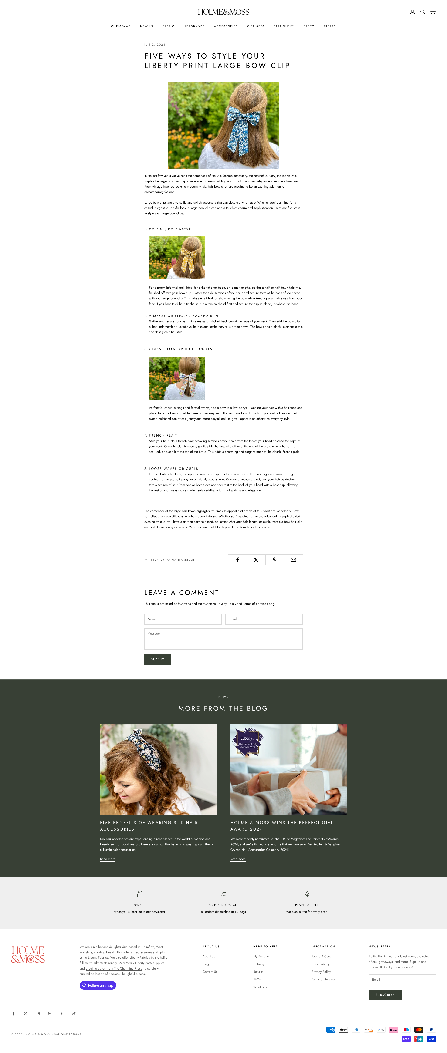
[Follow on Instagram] (37, 1013)
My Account (261, 956)
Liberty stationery (105, 962)
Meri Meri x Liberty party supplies (141, 962)
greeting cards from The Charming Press (114, 968)
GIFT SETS (255, 26)
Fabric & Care (321, 956)
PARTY (309, 26)
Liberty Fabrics (140, 957)
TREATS (330, 26)
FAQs (257, 979)
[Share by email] (293, 560)
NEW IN (146, 26)
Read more (107, 859)
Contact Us (210, 971)
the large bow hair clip (170, 181)
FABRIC (169, 26)
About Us (209, 956)
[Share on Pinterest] (275, 560)
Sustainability (320, 964)
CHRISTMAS (121, 26)
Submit (157, 659)
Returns (258, 971)
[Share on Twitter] (256, 560)
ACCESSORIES (226, 26)
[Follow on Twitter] (25, 1013)
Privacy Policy (226, 603)
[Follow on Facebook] (13, 1013)
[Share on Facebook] (237, 560)
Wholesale (260, 987)
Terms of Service (254, 603)
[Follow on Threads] (49, 1013)
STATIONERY (284, 26)
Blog (206, 964)
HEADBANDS (194, 26)
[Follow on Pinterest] (62, 1013)
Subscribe (385, 995)
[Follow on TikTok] (74, 1013)
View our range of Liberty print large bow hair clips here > (229, 527)
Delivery (258, 964)
